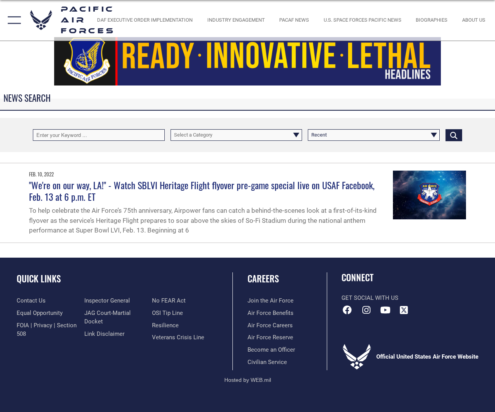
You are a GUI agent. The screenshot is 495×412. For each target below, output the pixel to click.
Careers (263, 278)
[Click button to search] (454, 135)
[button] (12, 20)
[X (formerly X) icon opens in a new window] (404, 310)
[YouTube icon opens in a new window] (385, 310)
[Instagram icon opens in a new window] (366, 310)
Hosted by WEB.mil (247, 380)
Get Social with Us (369, 297)
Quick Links (39, 278)
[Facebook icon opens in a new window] (347, 310)
